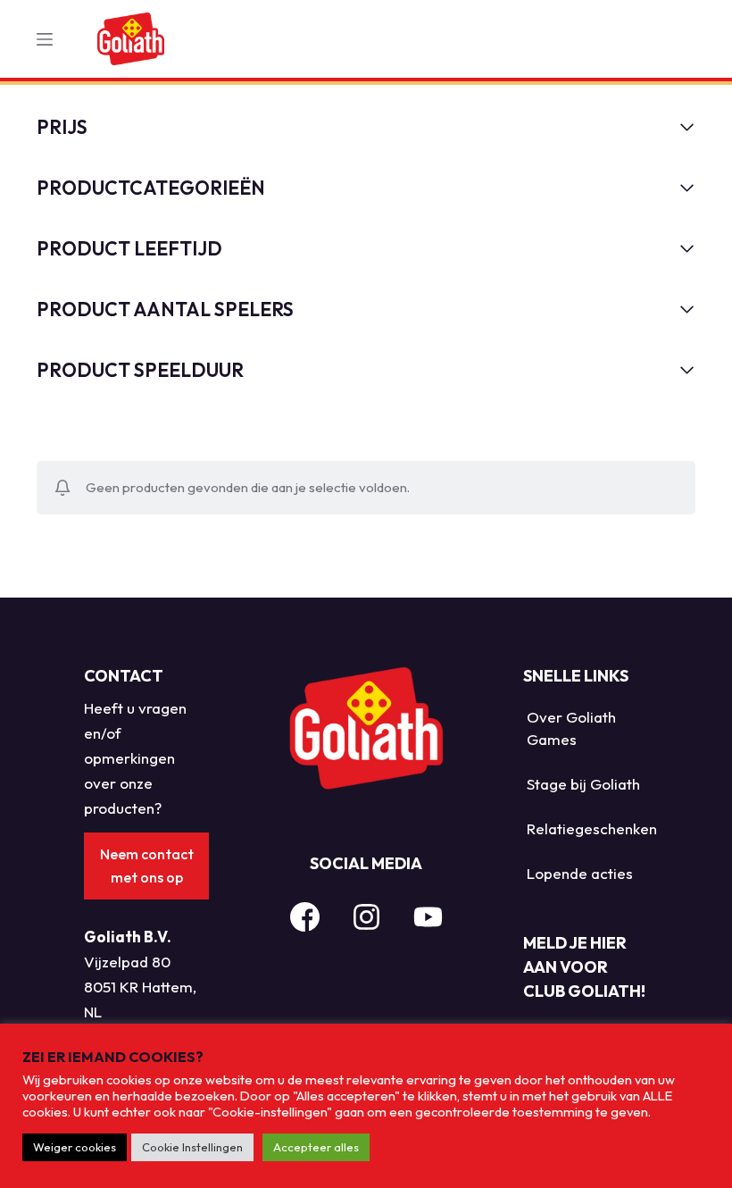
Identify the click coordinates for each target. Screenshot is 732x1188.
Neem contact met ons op (147, 865)
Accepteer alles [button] (316, 1147)
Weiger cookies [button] (74, 1147)
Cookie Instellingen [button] (192, 1147)
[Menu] (45, 39)
